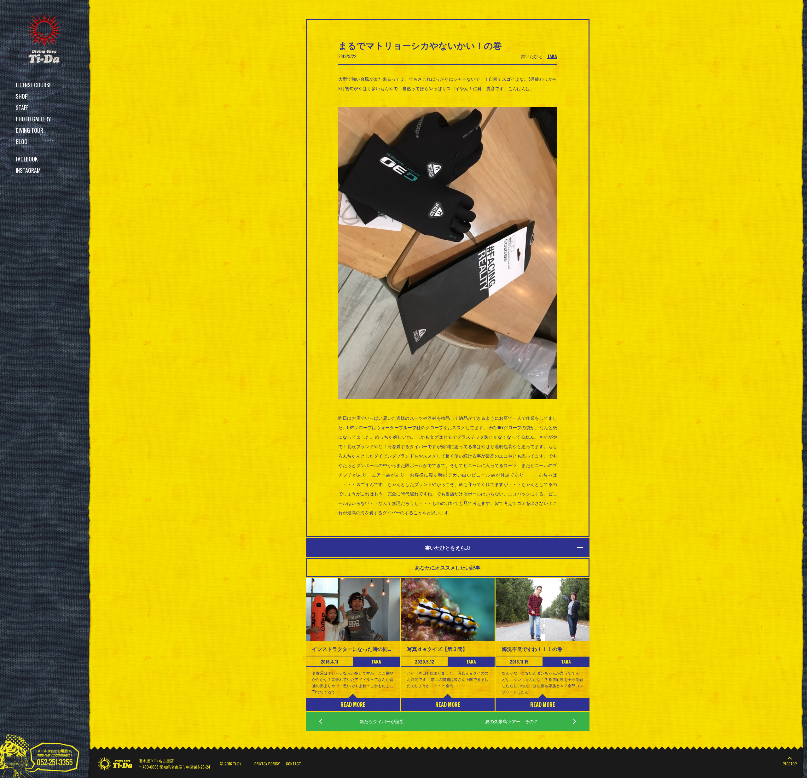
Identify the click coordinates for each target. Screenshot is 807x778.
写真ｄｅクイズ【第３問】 (437, 648)
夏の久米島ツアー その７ (511, 721)
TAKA (552, 56)
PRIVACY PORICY (267, 763)
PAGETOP (790, 763)
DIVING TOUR (29, 130)
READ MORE (352, 704)
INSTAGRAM (28, 170)
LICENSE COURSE (33, 85)
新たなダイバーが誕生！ (384, 721)
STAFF (22, 107)
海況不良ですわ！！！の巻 (532, 648)
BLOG (21, 141)
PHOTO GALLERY (33, 119)
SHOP (22, 96)
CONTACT (293, 763)
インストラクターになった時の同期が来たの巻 (352, 648)
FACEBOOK (27, 159)
